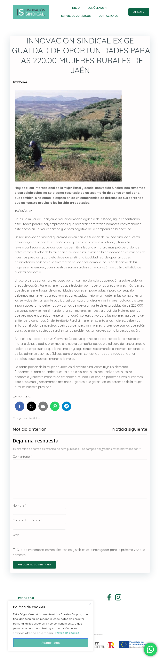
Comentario (22, 457)
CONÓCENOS (96, 8)
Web (16, 535)
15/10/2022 (20, 81)
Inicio (75, 8)
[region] (51, 626)
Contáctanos (108, 16)
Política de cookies (67, 633)
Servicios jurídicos (76, 16)
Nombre (19, 505)
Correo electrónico (27, 520)
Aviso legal (26, 598)
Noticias (34, 418)
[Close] (89, 604)
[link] (19, 406)
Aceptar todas (51, 643)
